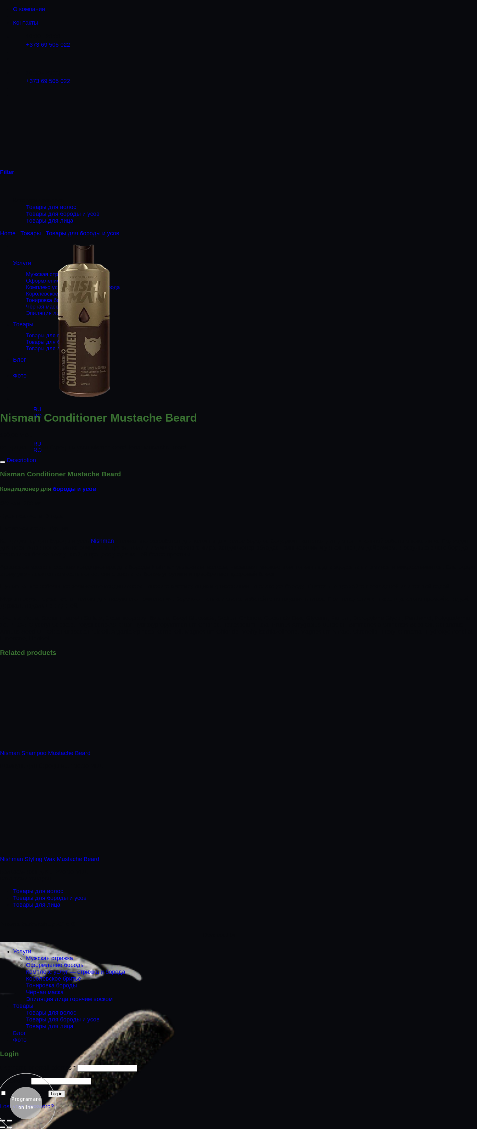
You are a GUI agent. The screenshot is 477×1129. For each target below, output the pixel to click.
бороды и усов (74, 489)
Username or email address (38, 1068)
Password (15, 1080)
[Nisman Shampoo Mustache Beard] (40, 741)
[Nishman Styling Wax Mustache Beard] (40, 847)
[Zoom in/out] (9, 1121)
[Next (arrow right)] (9, 1127)
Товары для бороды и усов (63, 214)
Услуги (22, 951)
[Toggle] (2, 462)
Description (20, 460)
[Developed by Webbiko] (256, 935)
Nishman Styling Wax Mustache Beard (49, 859)
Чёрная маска (45, 992)
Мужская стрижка (49, 958)
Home (8, 233)
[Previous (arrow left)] (2, 1127)
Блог (19, 1033)
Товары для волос (51, 207)
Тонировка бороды (51, 985)
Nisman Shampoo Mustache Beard (45, 753)
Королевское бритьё (53, 978)
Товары (30, 233)
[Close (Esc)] (2, 1121)
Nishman (102, 541)
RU (36, 409)
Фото (20, 1040)
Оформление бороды (55, 965)
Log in (56, 1093)
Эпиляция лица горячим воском (69, 999)
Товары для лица (49, 220)
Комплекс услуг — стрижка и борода (75, 972)
